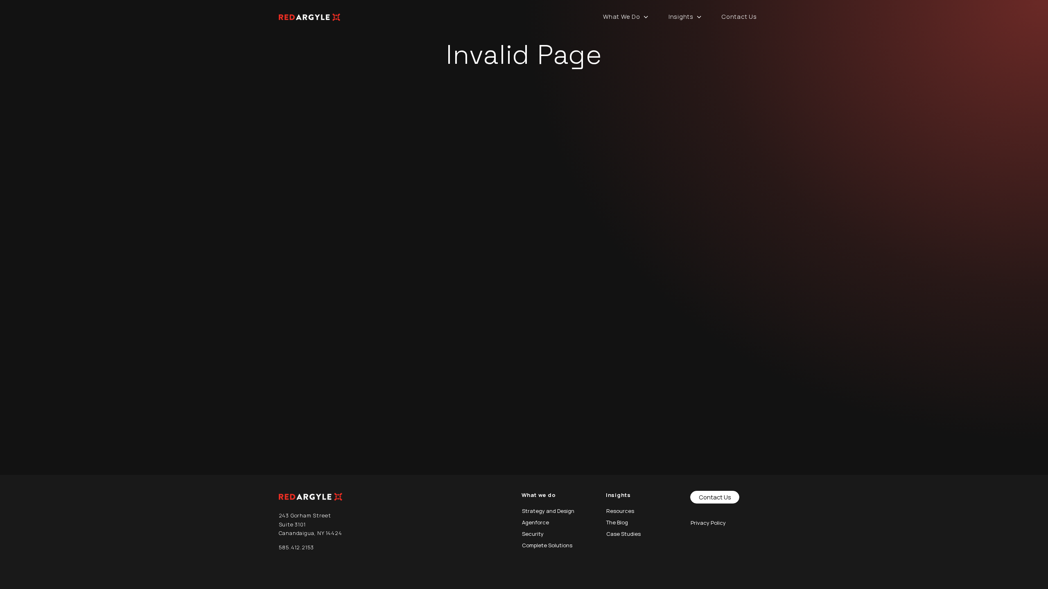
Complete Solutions (547, 545)
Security (533, 533)
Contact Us (739, 16)
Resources (620, 511)
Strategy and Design (548, 511)
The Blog (617, 522)
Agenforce (535, 522)
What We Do (621, 16)
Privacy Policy (708, 522)
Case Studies (623, 533)
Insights (681, 16)
